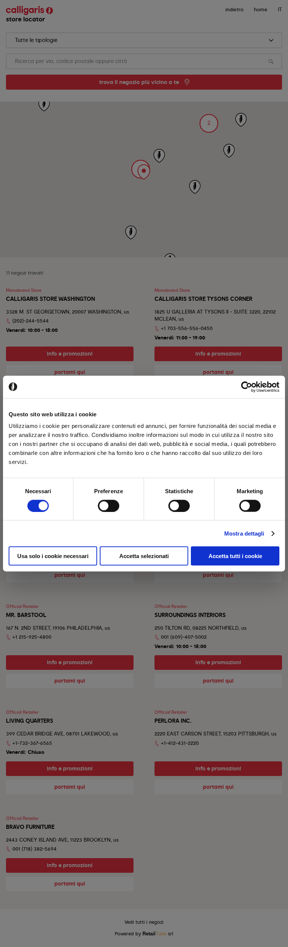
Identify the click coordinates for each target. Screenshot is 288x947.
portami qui (69, 372)
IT (280, 9)
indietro (234, 9)
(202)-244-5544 (30, 321)
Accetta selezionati (144, 556)
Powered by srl (144, 933)
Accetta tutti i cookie (235, 556)
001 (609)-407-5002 (184, 637)
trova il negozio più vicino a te (139, 82)
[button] (140, 169)
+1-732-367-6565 (32, 743)
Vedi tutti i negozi (144, 922)
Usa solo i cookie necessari (52, 556)
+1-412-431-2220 (180, 743)
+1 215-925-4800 (31, 637)
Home (260, 9)
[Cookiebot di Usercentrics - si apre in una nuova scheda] (246, 386)
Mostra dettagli (244, 533)
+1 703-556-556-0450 (187, 328)
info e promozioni (70, 353)
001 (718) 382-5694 (34, 849)
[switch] (108, 506)
